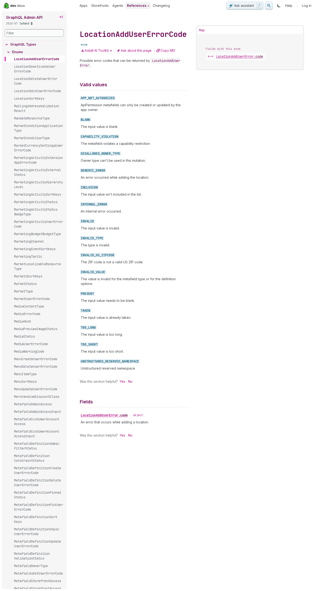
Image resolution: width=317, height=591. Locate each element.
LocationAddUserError (104, 415)
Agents (117, 6)
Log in (306, 6)
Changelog (161, 6)
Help (288, 6)
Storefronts (100, 6)
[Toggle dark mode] (279, 5)
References (136, 6)
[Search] (269, 6)
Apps (84, 6)
